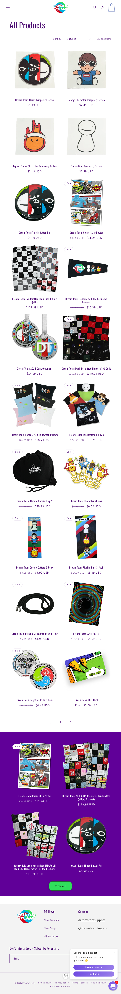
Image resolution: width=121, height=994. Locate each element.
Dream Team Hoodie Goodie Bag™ (35, 501)
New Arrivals (51, 920)
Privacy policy (62, 982)
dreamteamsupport (91, 920)
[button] (8, 7)
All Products (51, 936)
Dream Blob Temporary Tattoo (86, 166)
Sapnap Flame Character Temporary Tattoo (35, 166)
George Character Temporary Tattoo (86, 100)
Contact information (62, 986)
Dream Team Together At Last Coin (35, 700)
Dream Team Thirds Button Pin (35, 232)
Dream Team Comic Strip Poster (86, 232)
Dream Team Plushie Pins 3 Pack (86, 567)
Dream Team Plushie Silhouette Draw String (35, 633)
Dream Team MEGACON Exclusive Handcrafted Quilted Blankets (86, 797)
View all (60, 886)
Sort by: (57, 38)
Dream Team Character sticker (86, 501)
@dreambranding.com (93, 928)
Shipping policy (99, 982)
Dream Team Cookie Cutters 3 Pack (34, 567)
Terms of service (80, 982)
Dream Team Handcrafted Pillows (86, 434)
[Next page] (70, 722)
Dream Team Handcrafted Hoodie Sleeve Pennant (86, 300)
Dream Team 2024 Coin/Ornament (34, 368)
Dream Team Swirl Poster (86, 633)
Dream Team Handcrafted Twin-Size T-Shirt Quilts (34, 300)
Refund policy (45, 982)
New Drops (50, 928)
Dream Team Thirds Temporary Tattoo (34, 100)
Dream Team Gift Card (86, 700)
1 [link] (50, 722)
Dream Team (28, 983)
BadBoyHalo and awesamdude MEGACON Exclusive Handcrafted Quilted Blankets (35, 867)
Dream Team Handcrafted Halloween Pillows (35, 434)
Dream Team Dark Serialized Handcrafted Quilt (86, 368)
